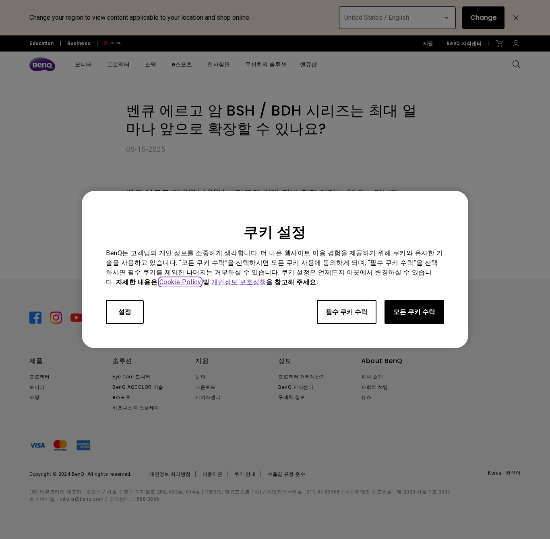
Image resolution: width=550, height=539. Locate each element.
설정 (124, 311)
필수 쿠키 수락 (347, 311)
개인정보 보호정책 (239, 282)
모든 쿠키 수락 (414, 311)
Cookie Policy (180, 282)
